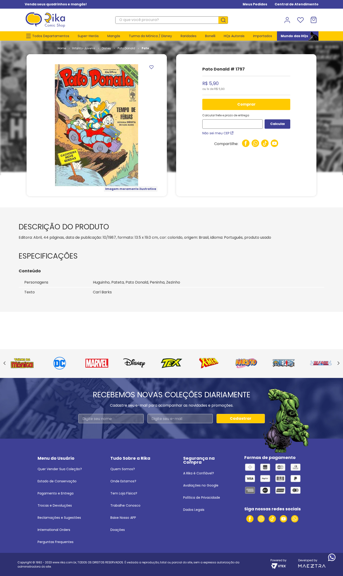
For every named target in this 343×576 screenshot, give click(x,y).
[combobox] (171, 20)
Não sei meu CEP (216, 133)
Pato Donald (126, 48)
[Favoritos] (300, 20)
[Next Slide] (338, 363)
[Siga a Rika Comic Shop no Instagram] (261, 519)
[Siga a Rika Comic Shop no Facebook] (250, 519)
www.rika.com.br (64, 562)
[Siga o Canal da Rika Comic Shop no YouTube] (283, 519)
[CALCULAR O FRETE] (277, 124)
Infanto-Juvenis (83, 48)
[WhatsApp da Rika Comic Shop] (294, 519)
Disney (106, 48)
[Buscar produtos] (224, 20)
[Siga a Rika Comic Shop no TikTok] (272, 519)
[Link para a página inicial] (62, 48)
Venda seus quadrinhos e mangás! (56, 4)
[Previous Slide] (5, 363)
